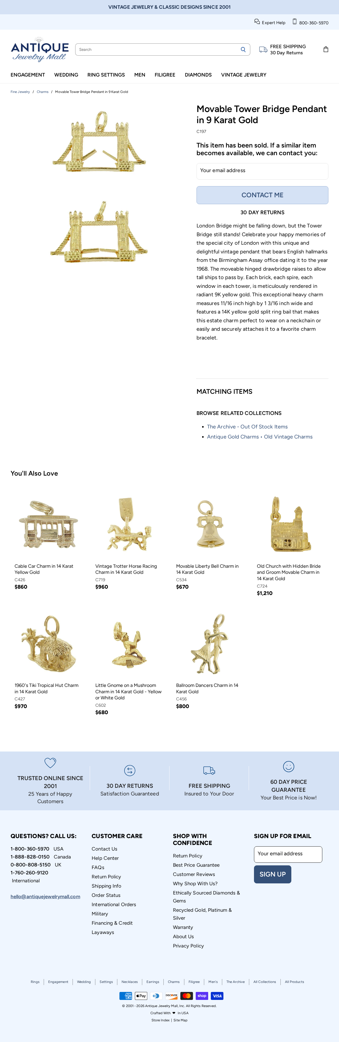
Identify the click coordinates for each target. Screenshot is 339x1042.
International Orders (114, 904)
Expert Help (273, 22)
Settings (106, 982)
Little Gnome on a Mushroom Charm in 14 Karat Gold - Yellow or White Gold (128, 691)
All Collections (264, 982)
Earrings (152, 982)
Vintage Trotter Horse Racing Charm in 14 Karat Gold (126, 569)
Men (139, 75)
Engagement (28, 75)
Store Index (160, 1020)
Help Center (105, 858)
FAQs (98, 867)
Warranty (183, 927)
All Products (294, 982)
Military (100, 914)
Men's (213, 982)
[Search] (243, 49)
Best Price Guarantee (196, 865)
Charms (174, 982)
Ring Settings (106, 75)
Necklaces (130, 982)
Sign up (273, 874)
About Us (183, 936)
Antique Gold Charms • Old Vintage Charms (260, 436)
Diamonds (198, 75)
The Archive (235, 982)
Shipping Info (106, 886)
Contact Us (104, 849)
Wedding (66, 75)
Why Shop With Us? (195, 883)
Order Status (106, 895)
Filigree (165, 75)
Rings (35, 982)
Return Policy (106, 877)
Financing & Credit (112, 923)
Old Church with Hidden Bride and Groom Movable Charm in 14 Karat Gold (289, 572)
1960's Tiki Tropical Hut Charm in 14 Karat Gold (46, 688)
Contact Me (263, 195)
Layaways (103, 932)
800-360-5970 (312, 22)
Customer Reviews (194, 874)
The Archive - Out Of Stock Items (247, 426)
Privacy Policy (188, 946)
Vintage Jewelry (243, 75)
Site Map (180, 1020)
